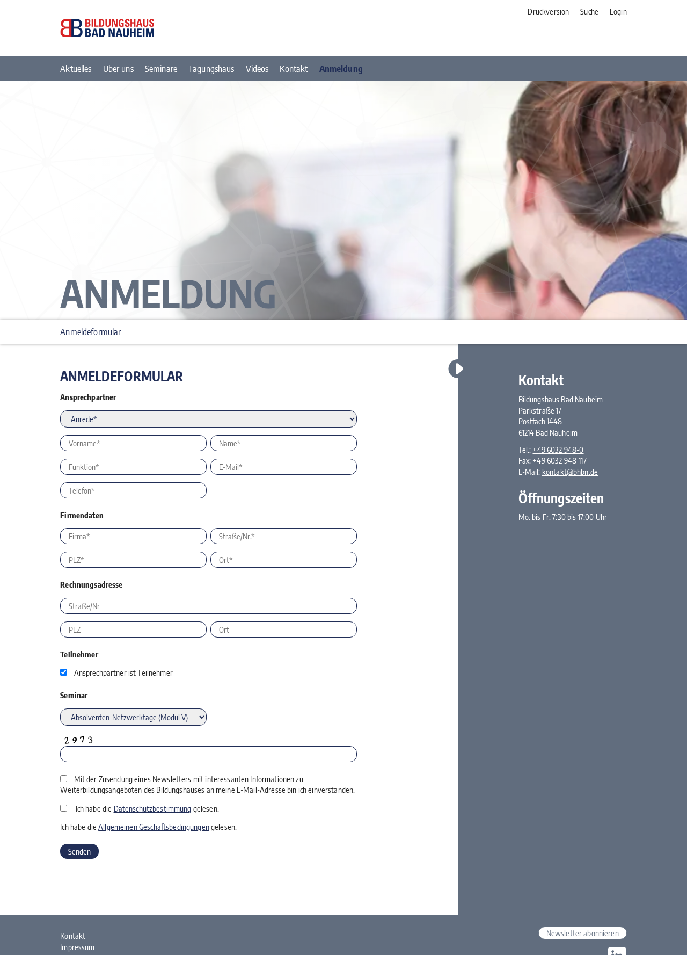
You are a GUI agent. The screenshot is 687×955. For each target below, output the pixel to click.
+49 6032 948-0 (557, 449)
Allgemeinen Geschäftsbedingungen (153, 826)
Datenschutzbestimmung (153, 808)
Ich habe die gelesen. (147, 808)
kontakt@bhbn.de (570, 471)
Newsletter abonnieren (582, 933)
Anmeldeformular (90, 331)
